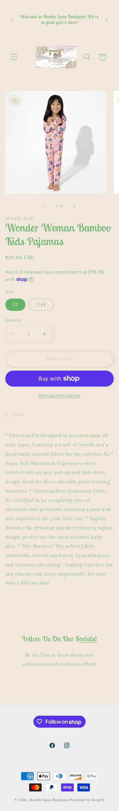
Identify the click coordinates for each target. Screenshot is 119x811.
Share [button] (18, 414)
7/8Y (41, 304)
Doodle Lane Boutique (48, 800)
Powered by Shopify (86, 800)
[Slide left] (44, 206)
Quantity (13, 319)
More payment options (59, 395)
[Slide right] (74, 206)
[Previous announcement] (12, 20)
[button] (13, 57)
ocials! (88, 638)
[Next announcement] (106, 20)
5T (15, 304)
